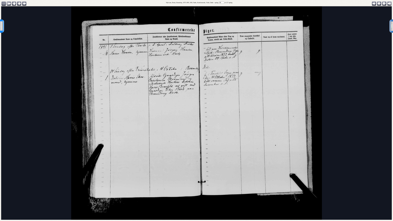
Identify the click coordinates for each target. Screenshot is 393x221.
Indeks (391, 26)
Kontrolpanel (1, 25)
